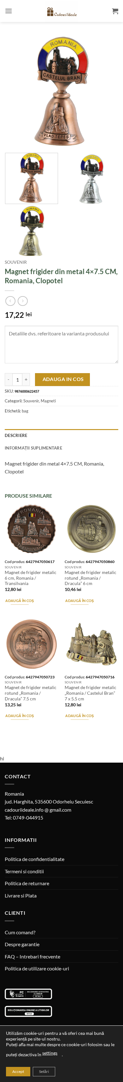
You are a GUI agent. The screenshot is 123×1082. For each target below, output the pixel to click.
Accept (18, 1071)
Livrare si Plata (21, 895)
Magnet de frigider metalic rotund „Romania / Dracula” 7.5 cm (30, 693)
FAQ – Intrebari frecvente (32, 956)
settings (49, 1053)
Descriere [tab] (16, 435)
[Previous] (14, 91)
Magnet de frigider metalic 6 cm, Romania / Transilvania (30, 578)
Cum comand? (20, 932)
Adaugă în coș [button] (19, 601)
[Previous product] (22, 301)
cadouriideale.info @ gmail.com (38, 810)
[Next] (108, 91)
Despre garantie (22, 944)
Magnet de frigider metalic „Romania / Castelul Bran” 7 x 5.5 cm (90, 693)
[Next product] (10, 301)
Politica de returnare (27, 883)
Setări (44, 1071)
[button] (8, 11)
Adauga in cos (63, 379)
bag (25, 410)
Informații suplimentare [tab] (33, 447)
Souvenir (16, 262)
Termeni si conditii (24, 871)
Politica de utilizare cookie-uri (37, 968)
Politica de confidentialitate (34, 859)
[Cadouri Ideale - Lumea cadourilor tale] (61, 12)
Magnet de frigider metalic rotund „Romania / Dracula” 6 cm (90, 578)
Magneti (48, 400)
